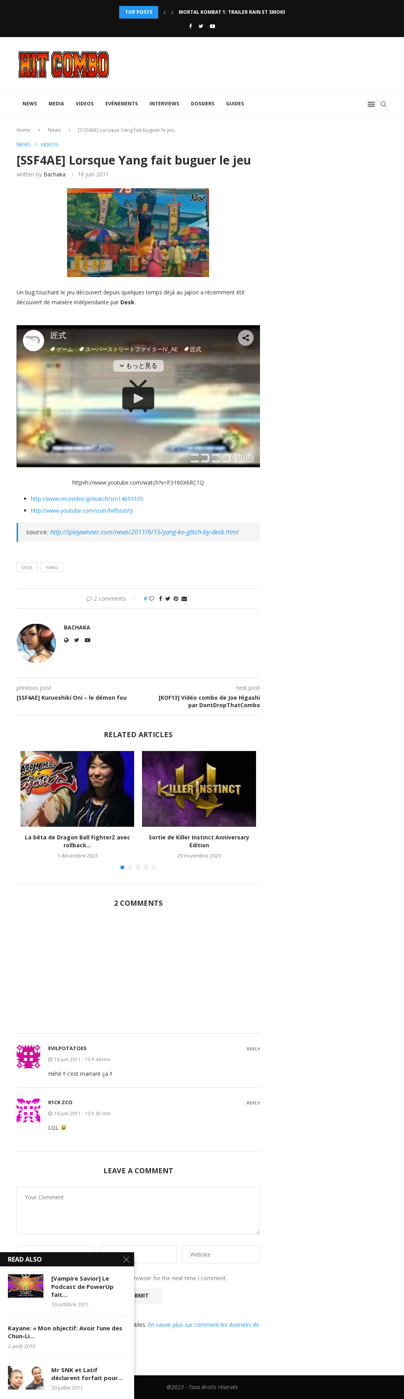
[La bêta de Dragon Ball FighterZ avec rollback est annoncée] (77, 789)
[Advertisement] (138, 975)
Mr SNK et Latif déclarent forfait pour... (87, 1374)
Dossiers (202, 103)
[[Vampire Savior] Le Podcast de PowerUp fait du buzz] (25, 1286)
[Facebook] (190, 26)
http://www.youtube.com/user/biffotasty (82, 510)
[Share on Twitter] (167, 598)
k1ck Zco (60, 1102)
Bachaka (54, 174)
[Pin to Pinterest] (176, 598)
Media (56, 103)
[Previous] (164, 12)
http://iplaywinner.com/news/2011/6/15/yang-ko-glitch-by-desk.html (144, 532)
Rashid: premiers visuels (211, 12)
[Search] (383, 104)
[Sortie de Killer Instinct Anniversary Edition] (199, 789)
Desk (27, 567)
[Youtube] (212, 26)
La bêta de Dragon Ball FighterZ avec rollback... (77, 841)
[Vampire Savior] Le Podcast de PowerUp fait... (82, 1286)
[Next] (172, 12)
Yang (52, 567)
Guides (235, 103)
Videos (85, 103)
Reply (253, 1049)
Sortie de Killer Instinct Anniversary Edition (199, 841)
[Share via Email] (184, 598)
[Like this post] (151, 598)
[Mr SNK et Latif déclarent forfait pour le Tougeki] (25, 1378)
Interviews (164, 103)
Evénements (121, 103)
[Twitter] (200, 26)
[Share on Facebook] (160, 598)
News (29, 103)
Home (24, 129)
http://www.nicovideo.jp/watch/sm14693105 (87, 498)
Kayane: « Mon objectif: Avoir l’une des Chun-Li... (65, 1332)
